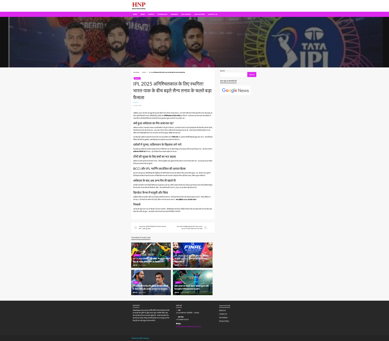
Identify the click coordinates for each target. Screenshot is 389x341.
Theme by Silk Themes (140, 338)
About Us (222, 310)
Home (135, 14)
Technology (162, 14)
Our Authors (199, 14)
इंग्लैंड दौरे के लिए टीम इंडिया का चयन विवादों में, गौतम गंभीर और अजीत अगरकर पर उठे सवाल (150, 287)
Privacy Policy (224, 321)
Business (174, 14)
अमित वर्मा (135, 265)
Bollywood (186, 14)
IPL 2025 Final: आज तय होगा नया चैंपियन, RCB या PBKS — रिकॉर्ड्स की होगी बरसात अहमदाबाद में (191, 258)
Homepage (136, 72)
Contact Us (212, 14)
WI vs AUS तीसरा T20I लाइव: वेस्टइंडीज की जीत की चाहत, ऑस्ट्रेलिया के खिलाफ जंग (150, 260)
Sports (151, 14)
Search (222, 71)
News (143, 14)
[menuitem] (135, 14)
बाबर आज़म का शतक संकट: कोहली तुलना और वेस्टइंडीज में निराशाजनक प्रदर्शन (191, 287)
